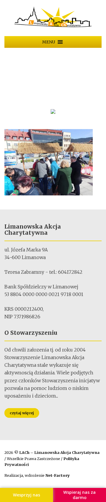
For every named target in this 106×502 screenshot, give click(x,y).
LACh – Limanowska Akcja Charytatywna (59, 452)
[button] (48, 42)
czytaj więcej (22, 413)
